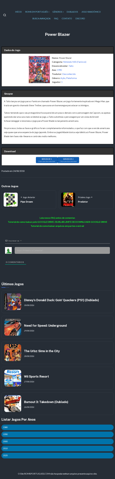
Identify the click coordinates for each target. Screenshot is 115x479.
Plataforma (71, 78)
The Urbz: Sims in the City (42, 351)
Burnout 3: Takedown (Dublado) (46, 402)
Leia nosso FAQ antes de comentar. (57, 217)
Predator (83, 201)
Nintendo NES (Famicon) (74, 61)
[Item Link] (12, 301)
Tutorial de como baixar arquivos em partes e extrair (57, 226)
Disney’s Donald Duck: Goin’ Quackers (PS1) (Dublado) (61, 300)
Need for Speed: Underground (45, 325)
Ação (62, 78)
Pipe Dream (26, 201)
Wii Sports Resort (36, 376)
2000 (5, 441)
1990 (59, 70)
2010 (5, 448)
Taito (71, 65)
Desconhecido (69, 74)
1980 (5, 427)
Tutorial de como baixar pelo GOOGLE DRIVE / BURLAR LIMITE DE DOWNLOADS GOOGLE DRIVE (57, 221)
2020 (5, 455)
